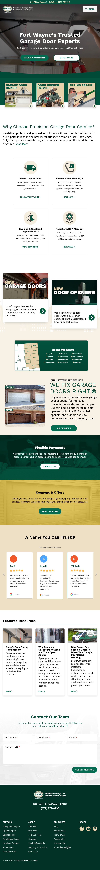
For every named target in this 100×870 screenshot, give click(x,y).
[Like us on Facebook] (82, 828)
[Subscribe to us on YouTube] (88, 828)
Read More (21, 144)
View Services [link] (29, 247)
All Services (64, 428)
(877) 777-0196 (50, 808)
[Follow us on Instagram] (95, 828)
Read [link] (8, 691)
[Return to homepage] (18, 9)
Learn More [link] (50, 466)
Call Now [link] (68, 197)
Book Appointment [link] (29, 197)
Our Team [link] (68, 247)
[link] (30, 197)
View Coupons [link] (50, 511)
